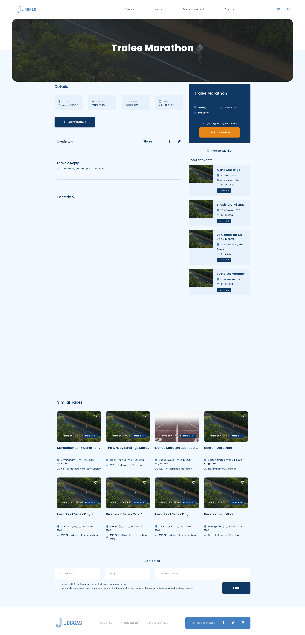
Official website (74, 122)
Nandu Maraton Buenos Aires (178, 447)
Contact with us (218, 132)
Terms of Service (156, 623)
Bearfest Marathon (219, 514)
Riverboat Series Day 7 (124, 514)
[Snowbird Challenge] (201, 213)
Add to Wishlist (221, 151)
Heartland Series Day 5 (173, 514)
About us (106, 623)
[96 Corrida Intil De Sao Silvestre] (201, 247)
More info (224, 190)
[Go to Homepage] (26, 9)
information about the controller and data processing (99, 584)
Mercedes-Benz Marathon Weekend (85, 447)
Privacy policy (128, 623)
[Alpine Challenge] (201, 180)
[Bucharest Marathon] (201, 282)
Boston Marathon (218, 447)
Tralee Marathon (210, 93)
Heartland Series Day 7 (75, 514)
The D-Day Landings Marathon (130, 447)
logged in (77, 168)
